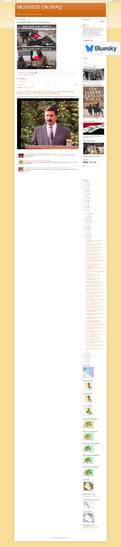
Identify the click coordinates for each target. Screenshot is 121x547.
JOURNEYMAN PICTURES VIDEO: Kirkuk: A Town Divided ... (94, 307)
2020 (86, 196)
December (88, 214)
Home (48, 84)
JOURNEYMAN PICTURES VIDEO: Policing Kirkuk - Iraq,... (94, 314)
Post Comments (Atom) (28, 87)
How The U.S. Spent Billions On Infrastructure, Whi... (93, 264)
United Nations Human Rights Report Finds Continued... (94, 328)
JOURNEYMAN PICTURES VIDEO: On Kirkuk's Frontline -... (94, 310)
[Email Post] (28, 72)
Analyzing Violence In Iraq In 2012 (94, 339)
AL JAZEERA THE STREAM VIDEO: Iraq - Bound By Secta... (94, 321)
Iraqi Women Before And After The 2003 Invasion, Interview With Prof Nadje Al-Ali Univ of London (47, 167)
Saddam (33, 74)
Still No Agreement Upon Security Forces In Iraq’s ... (93, 289)
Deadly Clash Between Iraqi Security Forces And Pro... (94, 250)
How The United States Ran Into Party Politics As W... (94, 324)
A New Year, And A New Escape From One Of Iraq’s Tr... (94, 300)
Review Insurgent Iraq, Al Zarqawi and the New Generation (37, 153)
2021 (86, 193)
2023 (86, 189)
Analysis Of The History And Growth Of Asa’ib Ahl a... (94, 331)
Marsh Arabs (28, 74)
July (87, 225)
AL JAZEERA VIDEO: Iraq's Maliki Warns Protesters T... (94, 342)
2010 (86, 357)
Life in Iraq (23, 74)
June (87, 227)
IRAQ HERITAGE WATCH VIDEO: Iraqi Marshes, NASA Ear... (94, 286)
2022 (86, 191)
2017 (86, 203)
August (87, 223)
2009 (86, 360)
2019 (86, 198)
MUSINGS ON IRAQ (39, 7)
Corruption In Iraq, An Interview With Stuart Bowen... (94, 268)
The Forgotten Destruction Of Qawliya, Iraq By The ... (94, 241)
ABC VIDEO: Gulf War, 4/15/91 (93, 334)
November (88, 216)
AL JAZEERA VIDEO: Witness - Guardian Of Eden (93, 278)
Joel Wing (86, 26)
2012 (86, 353)
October (88, 218)
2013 (86, 212)
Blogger (66, 538)
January (88, 238)
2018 (86, 200)
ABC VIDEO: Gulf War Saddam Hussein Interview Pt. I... (93, 254)
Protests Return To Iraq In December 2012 (94, 349)
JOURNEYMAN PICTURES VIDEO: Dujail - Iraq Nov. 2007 (94, 261)
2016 (86, 205)
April (87, 232)
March (87, 234)
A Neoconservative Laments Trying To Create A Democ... (94, 317)
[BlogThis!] (32, 72)
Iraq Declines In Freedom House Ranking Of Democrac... (93, 275)
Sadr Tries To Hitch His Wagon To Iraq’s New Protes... (95, 345)
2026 (86, 182)
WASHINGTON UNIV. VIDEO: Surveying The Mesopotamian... (93, 282)
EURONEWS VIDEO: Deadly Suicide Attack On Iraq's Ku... (94, 293)
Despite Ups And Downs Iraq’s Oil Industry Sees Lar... (93, 244)
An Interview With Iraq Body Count (94, 247)
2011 (86, 355)
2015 (86, 207)
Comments (87, 63)
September (88, 220)
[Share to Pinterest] (36, 72)
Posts (86, 60)
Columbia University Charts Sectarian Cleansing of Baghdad (37, 160)
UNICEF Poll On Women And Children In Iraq (95, 271)
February (88, 236)
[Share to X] (33, 72)
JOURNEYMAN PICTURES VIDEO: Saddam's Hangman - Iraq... (94, 257)
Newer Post (20, 84)
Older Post (76, 84)
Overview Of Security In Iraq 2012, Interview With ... (93, 303)
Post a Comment (22, 81)
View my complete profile (88, 37)
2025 (86, 184)
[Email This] (31, 72)
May (87, 229)
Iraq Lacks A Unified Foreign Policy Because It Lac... (94, 296)
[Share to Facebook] (35, 72)
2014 (86, 209)
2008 (86, 362)
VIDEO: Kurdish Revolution (92, 337)
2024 (86, 187)
